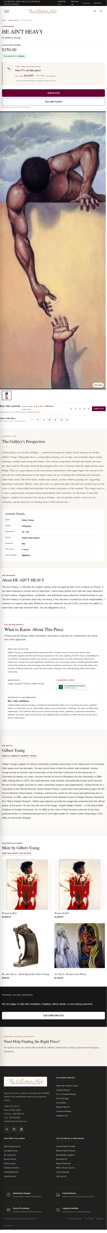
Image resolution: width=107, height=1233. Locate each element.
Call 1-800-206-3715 (53, 1015)
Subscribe (97, 3)
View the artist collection (16, 853)
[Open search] (95, 11)
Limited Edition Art (11, 1172)
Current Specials (62, 1172)
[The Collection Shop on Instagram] (14, 1129)
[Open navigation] (7, 11)
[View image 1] (6, 395)
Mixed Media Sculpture (65, 1155)
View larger (98, 385)
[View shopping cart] (100, 11)
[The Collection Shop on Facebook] (7, 1129)
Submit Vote (99, 408)
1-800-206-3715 (61, 3)
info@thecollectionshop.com (15, 1121)
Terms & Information (75, 1219)
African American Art (12, 1146)
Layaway (86, 3)
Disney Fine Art (10, 1159)
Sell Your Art (74, 3)
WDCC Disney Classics (65, 1168)
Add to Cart (53, 93)
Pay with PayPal (53, 102)
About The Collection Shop (67, 1086)
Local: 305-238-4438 (12, 1118)
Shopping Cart (61, 1116)
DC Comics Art (10, 1155)
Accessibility (61, 1103)
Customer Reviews (63, 1111)
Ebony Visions (10, 1163)
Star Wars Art (61, 1159)
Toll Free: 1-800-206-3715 (14, 1114)
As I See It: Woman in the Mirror (70, 974)
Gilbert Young (13, 20)
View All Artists (10, 1176)
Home (4, 20)
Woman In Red (9, 913)
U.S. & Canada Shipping (66, 1094)
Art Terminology (62, 1098)
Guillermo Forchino (11, 1168)
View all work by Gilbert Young (19, 756)
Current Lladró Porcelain (65, 1146)
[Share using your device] (61, 419)
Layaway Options (63, 1090)
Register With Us (63, 1107)
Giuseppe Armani (11, 1151)
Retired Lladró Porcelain (65, 1151)
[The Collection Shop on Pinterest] (21, 1129)
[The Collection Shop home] (51, 11)
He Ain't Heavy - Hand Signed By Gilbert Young (25, 974)
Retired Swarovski (63, 1163)
